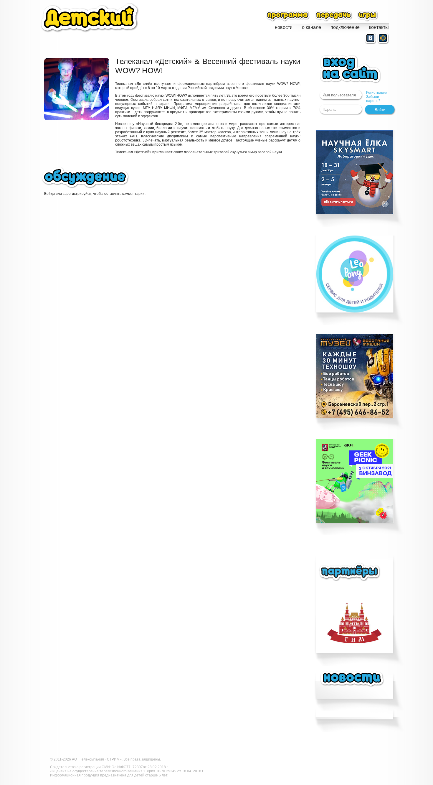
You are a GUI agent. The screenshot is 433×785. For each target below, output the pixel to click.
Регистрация (376, 92)
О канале (311, 27)
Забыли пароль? (373, 99)
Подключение (345, 27)
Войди (49, 194)
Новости (283, 27)
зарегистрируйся (77, 194)
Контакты (379, 27)
